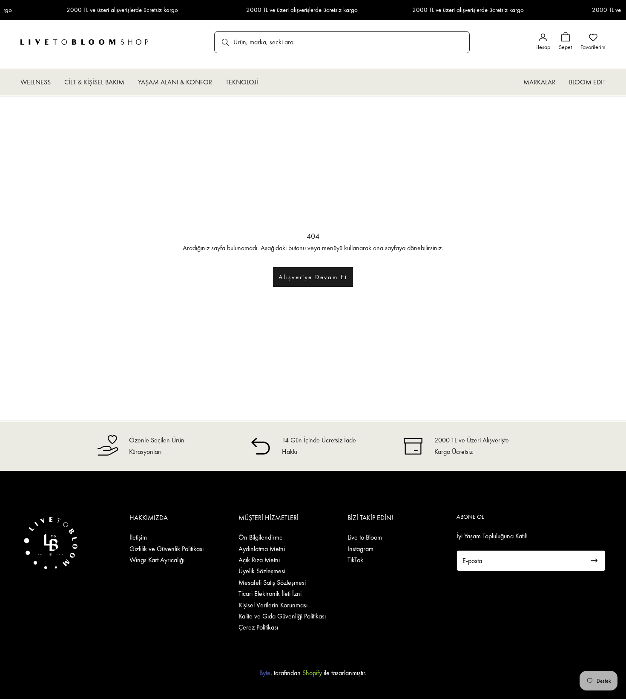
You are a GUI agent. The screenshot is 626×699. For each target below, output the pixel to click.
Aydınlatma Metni (261, 548)
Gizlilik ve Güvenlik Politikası (166, 548)
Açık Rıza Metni (259, 559)
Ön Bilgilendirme (260, 537)
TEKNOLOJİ (242, 82)
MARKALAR (539, 82)
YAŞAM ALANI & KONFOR (175, 82)
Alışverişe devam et (313, 277)
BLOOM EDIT (587, 82)
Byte (264, 672)
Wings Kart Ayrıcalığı (156, 559)
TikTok (355, 559)
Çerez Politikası (258, 627)
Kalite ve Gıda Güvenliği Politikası (282, 616)
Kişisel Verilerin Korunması (272, 605)
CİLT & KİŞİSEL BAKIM (94, 82)
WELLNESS (35, 82)
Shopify (312, 672)
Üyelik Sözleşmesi (261, 570)
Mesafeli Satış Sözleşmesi (272, 582)
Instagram (360, 548)
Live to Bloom (364, 537)
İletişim (138, 537)
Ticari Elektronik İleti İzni (270, 593)
